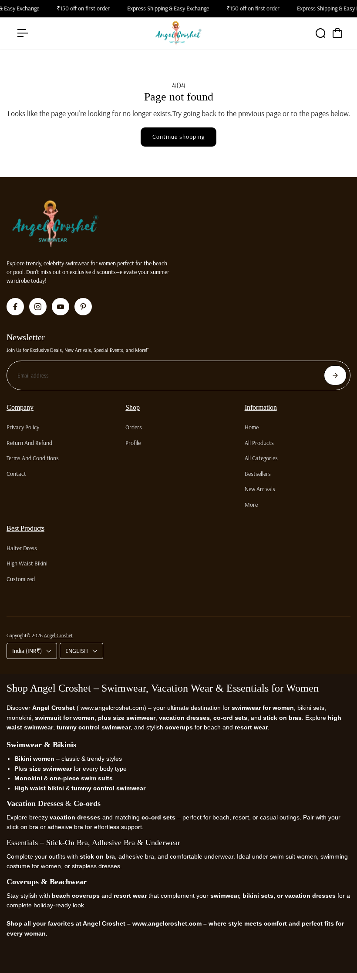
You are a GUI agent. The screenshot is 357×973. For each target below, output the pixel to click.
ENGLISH (76, 651)
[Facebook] (15, 306)
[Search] (320, 33)
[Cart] (337, 33)
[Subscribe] (335, 375)
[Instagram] (38, 306)
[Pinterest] (83, 306)
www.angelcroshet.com (111, 707)
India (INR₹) (27, 651)
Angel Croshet (58, 635)
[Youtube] (60, 306)
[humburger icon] (22, 33)
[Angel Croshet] (178, 33)
